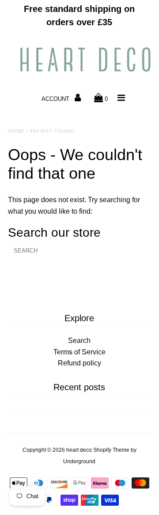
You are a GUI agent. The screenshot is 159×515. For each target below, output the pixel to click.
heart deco (79, 450)
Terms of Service (79, 352)
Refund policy (79, 363)
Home (16, 131)
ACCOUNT (56, 99)
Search (79, 340)
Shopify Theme (111, 450)
